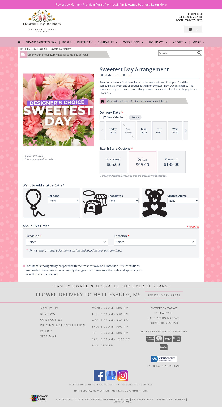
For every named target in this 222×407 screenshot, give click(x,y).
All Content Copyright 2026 (76, 399)
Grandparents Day (41, 42)
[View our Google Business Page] (111, 380)
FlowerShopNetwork (113, 399)
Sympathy (106, 42)
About (178, 42)
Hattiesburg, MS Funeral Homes (91, 384)
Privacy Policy (143, 399)
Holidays (156, 42)
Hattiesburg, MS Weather (91, 390)
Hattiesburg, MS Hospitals (134, 384)
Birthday (84, 42)
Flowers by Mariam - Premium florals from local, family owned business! (111, 4)
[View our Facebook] (99, 380)
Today (135, 117)
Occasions (131, 42)
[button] (193, 29)
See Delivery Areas (164, 295)
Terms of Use (121, 401)
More (197, 42)
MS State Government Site (130, 390)
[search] (199, 53)
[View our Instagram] (122, 380)
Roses (66, 42)
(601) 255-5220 (193, 20)
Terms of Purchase (171, 399)
